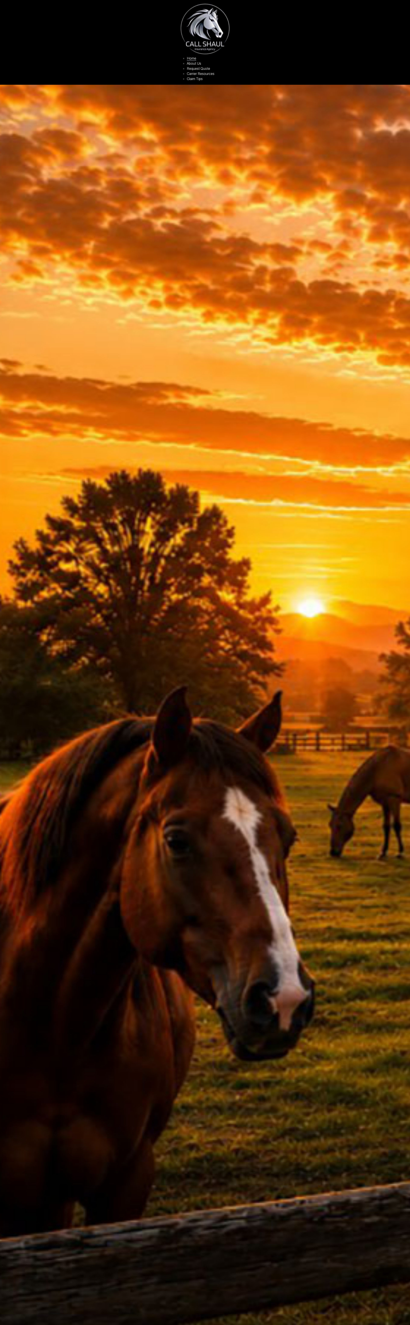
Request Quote (198, 68)
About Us (194, 63)
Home (191, 58)
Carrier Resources (200, 74)
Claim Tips (195, 79)
